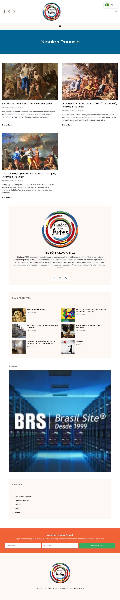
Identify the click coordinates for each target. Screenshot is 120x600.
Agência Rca (79, 588)
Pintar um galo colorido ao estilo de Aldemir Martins (91, 310)
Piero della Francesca (37, 309)
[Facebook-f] (4, 11)
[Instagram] (9, 11)
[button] (116, 11)
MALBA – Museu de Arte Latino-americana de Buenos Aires (41, 342)
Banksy (79, 341)
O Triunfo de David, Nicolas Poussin (27, 103)
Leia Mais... (7, 125)
